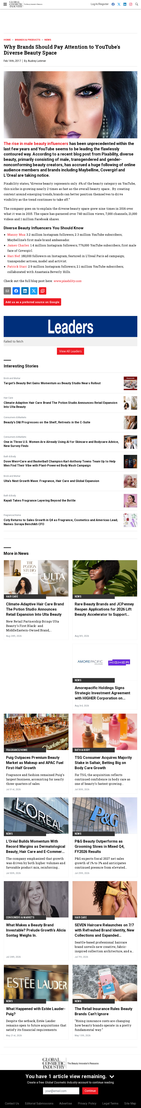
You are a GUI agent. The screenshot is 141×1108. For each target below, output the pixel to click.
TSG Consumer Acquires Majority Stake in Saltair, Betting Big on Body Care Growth (103, 762)
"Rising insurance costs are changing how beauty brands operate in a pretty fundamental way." (103, 1025)
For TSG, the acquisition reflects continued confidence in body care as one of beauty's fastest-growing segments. (102, 779)
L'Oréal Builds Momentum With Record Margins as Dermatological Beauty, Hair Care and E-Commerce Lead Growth (36, 846)
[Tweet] (33, 291)
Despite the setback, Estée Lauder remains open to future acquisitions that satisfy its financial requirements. (36, 1025)
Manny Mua (16, 234)
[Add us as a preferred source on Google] (42, 291)
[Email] (7, 291)
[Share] (16, 291)
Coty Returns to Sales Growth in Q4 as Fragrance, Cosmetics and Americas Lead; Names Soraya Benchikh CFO (61, 522)
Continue (90, 1091)
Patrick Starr (17, 266)
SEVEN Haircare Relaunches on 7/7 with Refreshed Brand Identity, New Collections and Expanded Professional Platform (104, 930)
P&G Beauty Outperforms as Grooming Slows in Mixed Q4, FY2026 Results (99, 846)
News (47, 39)
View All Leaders (70, 351)
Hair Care (8, 398)
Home (7, 39)
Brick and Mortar (12, 378)
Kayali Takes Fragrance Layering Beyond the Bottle (40, 500)
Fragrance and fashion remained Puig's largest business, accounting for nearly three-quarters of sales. (35, 779)
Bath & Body (10, 456)
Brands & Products (27, 39)
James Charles (18, 245)
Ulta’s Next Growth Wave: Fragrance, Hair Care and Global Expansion (51, 481)
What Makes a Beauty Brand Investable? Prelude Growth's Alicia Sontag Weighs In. (36, 930)
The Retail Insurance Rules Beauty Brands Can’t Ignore (103, 1011)
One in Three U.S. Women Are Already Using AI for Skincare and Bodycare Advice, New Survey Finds (61, 444)
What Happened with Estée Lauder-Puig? (35, 1011)
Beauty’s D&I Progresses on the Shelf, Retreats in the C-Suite (47, 422)
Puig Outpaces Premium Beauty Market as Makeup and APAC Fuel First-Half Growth (34, 762)
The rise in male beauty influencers (36, 143)
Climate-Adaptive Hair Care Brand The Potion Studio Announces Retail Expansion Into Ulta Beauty (60, 405)
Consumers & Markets (15, 417)
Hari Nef (13, 256)
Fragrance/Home (12, 515)
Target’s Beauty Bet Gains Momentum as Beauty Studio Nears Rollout (52, 383)
